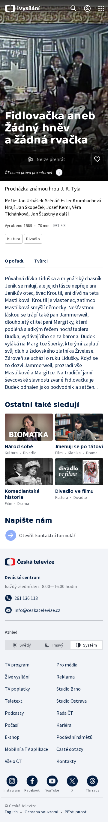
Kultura (13, 238)
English (11, 811)
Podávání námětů (74, 737)
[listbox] (54, 645)
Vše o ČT (13, 761)
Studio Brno (68, 689)
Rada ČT (64, 713)
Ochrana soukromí (41, 811)
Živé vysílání (17, 677)
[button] (29, 427)
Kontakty (66, 761)
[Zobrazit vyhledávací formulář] (73, 8)
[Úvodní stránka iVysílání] (22, 8)
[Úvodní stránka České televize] (30, 561)
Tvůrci (41, 261)
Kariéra (63, 725)
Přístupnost (75, 811)
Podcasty (14, 713)
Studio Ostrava (71, 701)
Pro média (66, 665)
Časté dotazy (69, 749)
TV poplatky (17, 689)
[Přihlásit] (87, 8)
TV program (17, 665)
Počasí (11, 725)
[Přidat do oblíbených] (97, 159)
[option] (22, 645)
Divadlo (33, 238)
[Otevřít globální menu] (101, 8)
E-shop (12, 737)
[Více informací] (59, 173)
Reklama (65, 677)
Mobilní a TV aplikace (26, 749)
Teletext (13, 701)
